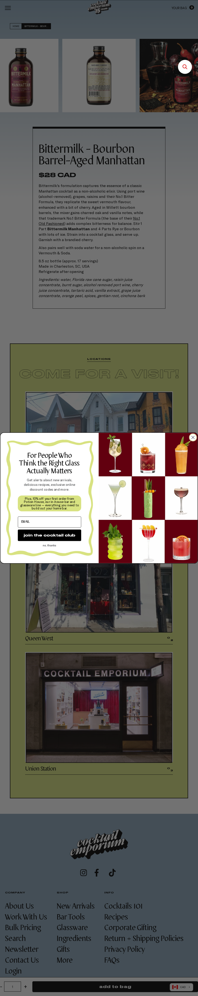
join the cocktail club (49, 535)
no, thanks (49, 545)
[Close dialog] (193, 437)
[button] (185, 67)
